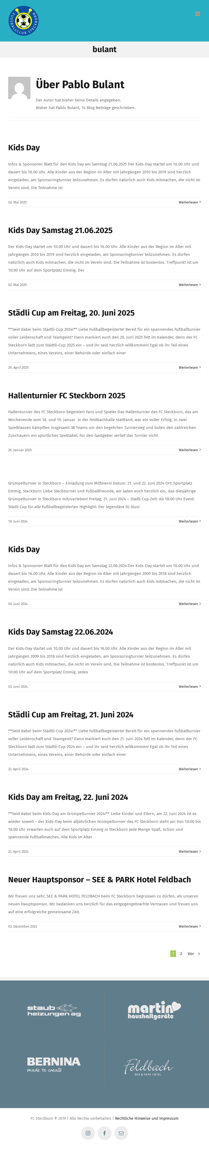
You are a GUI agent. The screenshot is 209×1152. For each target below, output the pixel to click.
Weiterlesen (188, 202)
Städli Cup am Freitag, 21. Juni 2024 (71, 715)
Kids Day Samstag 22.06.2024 (60, 632)
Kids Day (24, 147)
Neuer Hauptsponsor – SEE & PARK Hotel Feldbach (99, 879)
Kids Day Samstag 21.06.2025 (60, 230)
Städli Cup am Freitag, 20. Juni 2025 (71, 313)
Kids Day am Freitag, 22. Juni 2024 (68, 797)
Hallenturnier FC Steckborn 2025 (66, 395)
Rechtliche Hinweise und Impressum (147, 1118)
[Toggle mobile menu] (198, 14)
